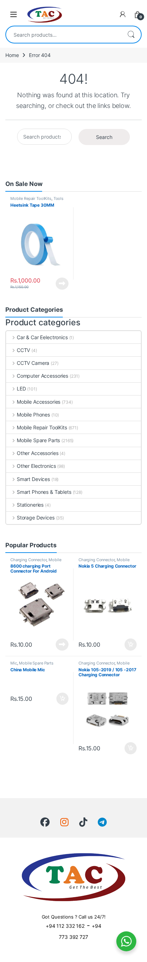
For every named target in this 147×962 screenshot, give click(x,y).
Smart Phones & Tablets (44, 492)
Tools (59, 198)
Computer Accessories (42, 376)
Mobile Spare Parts (38, 440)
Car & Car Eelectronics (42, 337)
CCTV (23, 350)
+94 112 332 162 (65, 926)
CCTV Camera (33, 363)
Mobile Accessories (38, 402)
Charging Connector (28, 559)
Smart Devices (33, 479)
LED (21, 389)
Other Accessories (37, 453)
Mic (13, 663)
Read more (62, 284)
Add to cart (131, 644)
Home (12, 55)
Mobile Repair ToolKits (30, 198)
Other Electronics (36, 466)
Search (131, 34)
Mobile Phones (33, 415)
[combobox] (63, 34)
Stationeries (30, 505)
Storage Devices (36, 517)
